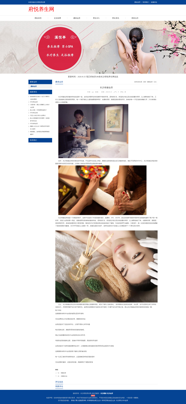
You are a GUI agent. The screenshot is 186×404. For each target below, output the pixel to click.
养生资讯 (115, 18)
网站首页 (137, 2)
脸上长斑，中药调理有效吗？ (38, 110)
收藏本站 (154, 2)
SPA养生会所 (34, 102)
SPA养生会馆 (34, 113)
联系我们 (146, 2)
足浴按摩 (57, 18)
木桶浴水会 (64, 376)
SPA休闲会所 (34, 123)
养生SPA (96, 18)
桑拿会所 (76, 18)
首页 (144, 82)
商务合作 (135, 18)
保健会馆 (63, 373)
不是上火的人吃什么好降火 (38, 115)
